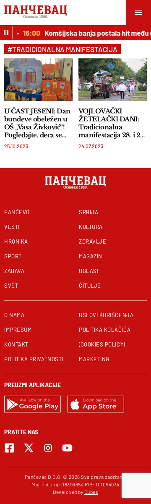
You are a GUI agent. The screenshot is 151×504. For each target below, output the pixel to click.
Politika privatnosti (33, 359)
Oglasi (88, 271)
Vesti (12, 226)
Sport (13, 256)
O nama (14, 315)
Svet (11, 285)
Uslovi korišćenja (106, 315)
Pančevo (17, 212)
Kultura (91, 226)
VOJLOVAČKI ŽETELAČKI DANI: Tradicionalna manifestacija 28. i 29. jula (112, 123)
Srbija (88, 212)
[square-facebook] (9, 448)
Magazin (90, 256)
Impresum (17, 329)
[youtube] (67, 448)
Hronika (16, 241)
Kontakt (16, 344)
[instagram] (48, 448)
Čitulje (90, 285)
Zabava (14, 271)
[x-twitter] (28, 448)
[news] (38, 79)
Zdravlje (92, 241)
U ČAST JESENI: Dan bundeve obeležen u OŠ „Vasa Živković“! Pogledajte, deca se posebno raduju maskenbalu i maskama (37, 123)
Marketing (94, 359)
